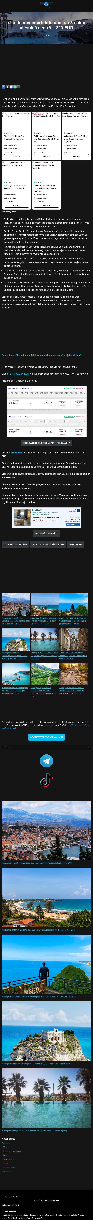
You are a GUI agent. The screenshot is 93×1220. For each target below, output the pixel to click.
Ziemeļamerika (9, 1167)
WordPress (54, 1201)
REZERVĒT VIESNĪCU (46, 533)
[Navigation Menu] (46, 10)
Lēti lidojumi (6, 1171)
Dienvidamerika (9, 1159)
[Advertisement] (46, 61)
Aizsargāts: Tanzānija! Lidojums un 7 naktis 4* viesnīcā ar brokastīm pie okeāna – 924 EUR (45, 621)
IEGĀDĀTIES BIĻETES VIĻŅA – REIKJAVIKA (46, 443)
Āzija (5, 1155)
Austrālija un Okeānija (12, 1151)
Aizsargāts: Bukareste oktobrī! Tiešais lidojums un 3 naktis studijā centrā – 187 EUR (73, 656)
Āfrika (5, 1147)
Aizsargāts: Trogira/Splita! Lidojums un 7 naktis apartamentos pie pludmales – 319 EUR (16, 621)
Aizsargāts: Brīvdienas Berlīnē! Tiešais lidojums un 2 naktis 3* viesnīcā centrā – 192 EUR (71, 690)
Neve (36, 1201)
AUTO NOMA (76, 544)
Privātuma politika (9, 1211)
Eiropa (5, 1163)
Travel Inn (16, 452)
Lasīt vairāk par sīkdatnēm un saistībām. (29, 1218)
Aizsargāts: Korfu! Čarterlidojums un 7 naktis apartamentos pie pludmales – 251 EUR (15, 690)
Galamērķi (6, 1143)
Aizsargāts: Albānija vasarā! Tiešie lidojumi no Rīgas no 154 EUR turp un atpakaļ (45, 656)
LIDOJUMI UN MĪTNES (15, 544)
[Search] (88, 747)
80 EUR (19, 374)
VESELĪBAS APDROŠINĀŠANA (48, 544)
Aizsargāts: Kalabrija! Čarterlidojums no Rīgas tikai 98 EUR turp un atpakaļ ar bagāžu (14, 656)
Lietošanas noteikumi (10, 1205)
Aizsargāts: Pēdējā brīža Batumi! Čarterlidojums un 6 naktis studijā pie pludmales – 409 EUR (72, 621)
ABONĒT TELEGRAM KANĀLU (46, 737)
